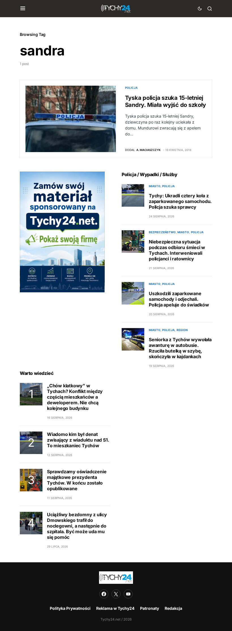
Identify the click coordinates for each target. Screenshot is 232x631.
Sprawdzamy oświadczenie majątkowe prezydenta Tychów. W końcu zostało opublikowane (76, 480)
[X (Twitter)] (116, 594)
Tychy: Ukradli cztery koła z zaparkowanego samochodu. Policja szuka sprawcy (180, 201)
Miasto (154, 186)
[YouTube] (128, 594)
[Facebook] (103, 594)
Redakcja (173, 608)
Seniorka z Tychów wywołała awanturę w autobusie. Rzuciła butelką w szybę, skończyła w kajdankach (180, 348)
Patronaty (149, 608)
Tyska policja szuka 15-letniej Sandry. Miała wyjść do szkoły (165, 101)
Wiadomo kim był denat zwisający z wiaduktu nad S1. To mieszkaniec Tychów (78, 439)
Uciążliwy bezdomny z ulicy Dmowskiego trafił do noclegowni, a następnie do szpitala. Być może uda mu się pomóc (77, 526)
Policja (131, 87)
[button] (23, 8)
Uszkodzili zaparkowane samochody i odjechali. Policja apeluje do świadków (179, 299)
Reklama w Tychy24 (115, 608)
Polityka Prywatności (70, 608)
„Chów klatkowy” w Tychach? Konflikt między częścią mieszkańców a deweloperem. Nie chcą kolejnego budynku (75, 397)
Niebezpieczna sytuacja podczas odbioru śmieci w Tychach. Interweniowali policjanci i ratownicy (177, 250)
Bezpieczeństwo (162, 232)
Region (182, 330)
